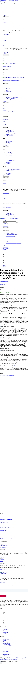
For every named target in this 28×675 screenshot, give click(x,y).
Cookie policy (12, 658)
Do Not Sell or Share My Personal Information (13, 658)
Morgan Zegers (2, 284)
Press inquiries (9, 141)
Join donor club (6, 643)
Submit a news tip (10, 131)
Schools (7, 171)
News (4, 266)
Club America (5, 45)
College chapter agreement (12, 241)
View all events (9, 88)
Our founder (5, 632)
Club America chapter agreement (13, 243)
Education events (9, 170)
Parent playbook (6, 652)
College (4, 27)
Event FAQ (8, 99)
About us (5, 629)
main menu (5, 16)
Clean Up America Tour (7, 66)
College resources (10, 233)
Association (8, 173)
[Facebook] (11, 291)
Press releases (9, 143)
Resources (8, 163)
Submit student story (10, 132)
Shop (4, 655)
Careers (4, 633)
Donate (1, 2)
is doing (16, 365)
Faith (7, 90)
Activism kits (6, 654)
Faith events (8, 162)
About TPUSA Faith (10, 160)
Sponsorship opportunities (12, 97)
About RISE (8, 152)
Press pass (8, 142)
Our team (5, 630)
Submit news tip (6, 644)
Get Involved (9, 153)
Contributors (8, 130)
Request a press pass (10, 98)
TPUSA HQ (3, 547)
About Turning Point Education (13, 169)
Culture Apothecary (6, 113)
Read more (2, 557)
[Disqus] (14, 405)
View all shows (9, 135)
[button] (14, 3)
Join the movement (7, 639)
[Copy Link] (3, 291)
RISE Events (9, 155)
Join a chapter (6, 651)
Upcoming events (7, 641)
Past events (8, 91)
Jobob (1, 561)
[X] (7, 291)
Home (4, 265)
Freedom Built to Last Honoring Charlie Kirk (11, 80)
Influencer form (9, 134)
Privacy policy (19, 658)
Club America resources (11, 234)
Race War (4, 124)
